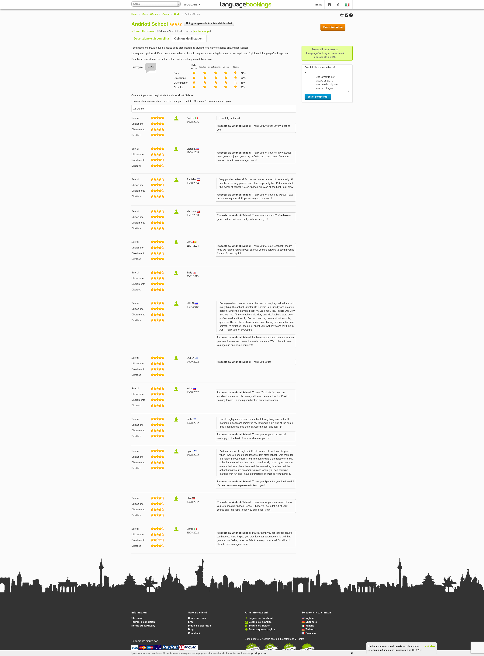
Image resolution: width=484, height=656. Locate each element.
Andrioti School (149, 24)
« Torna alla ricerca (142, 31)
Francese (311, 633)
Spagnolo (311, 621)
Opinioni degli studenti (189, 38)
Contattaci (194, 633)
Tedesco (310, 629)
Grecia (166, 14)
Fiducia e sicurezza (199, 625)
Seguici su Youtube (260, 621)
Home (134, 14)
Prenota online (333, 27)
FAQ (190, 621)
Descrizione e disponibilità (151, 38)
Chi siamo (137, 618)
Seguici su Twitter (259, 625)
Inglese (310, 618)
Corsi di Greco (150, 14)
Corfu (177, 14)
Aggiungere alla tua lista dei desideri (210, 23)
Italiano (310, 625)
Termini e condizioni (143, 621)
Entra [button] (318, 4)
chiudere (430, 646)
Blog (191, 629)
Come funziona (197, 618)
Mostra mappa (201, 31)
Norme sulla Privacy (143, 625)
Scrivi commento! (317, 96)
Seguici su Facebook (261, 618)
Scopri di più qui (257, 653)
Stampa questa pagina (262, 629)
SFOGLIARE (190, 4)
